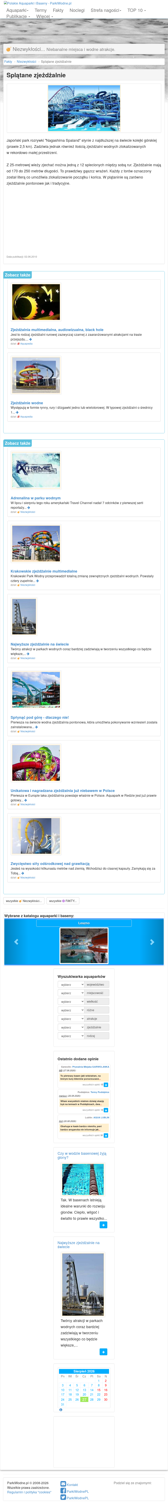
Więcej (43, 15)
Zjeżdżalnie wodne (27, 402)
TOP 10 (135, 9)
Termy (41, 9)
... (100, 1078)
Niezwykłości (27, 511)
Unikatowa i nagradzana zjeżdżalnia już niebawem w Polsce (63, 790)
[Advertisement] (84, 26)
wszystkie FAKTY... (63, 901)
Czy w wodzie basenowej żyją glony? (82, 1155)
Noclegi (77, 9)
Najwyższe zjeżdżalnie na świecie (40, 644)
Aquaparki (16, 9)
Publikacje (17, 15)
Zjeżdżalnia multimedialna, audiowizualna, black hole (57, 329)
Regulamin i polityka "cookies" (29, 1492)
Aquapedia (26, 343)
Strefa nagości (105, 9)
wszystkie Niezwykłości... (24, 901)
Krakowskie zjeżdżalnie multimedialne (44, 571)
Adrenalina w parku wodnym (36, 498)
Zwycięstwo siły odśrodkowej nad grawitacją (50, 863)
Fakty (58, 9)
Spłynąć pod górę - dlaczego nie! (40, 717)
